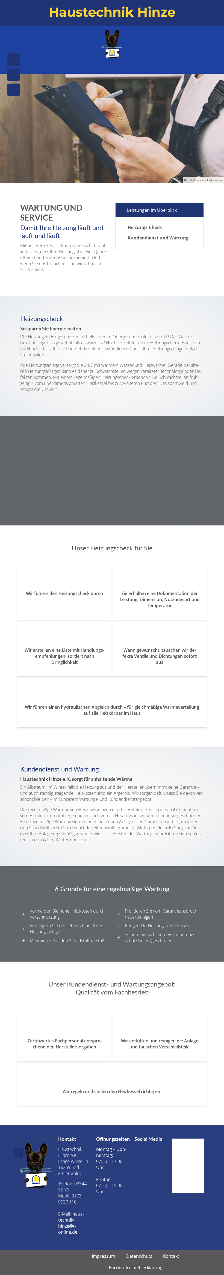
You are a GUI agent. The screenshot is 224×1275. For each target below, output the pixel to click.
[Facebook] (146, 1148)
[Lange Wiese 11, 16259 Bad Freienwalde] (13, 90)
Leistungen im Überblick (152, 210)
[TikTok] (146, 1158)
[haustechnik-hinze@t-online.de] (13, 74)
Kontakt (171, 1256)
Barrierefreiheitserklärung (136, 1268)
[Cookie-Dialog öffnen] (18, 1153)
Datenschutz (139, 1256)
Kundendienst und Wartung (158, 238)
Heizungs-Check (145, 227)
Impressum (103, 1256)
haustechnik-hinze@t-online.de (71, 1223)
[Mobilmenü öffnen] (112, 64)
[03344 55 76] (13, 59)
